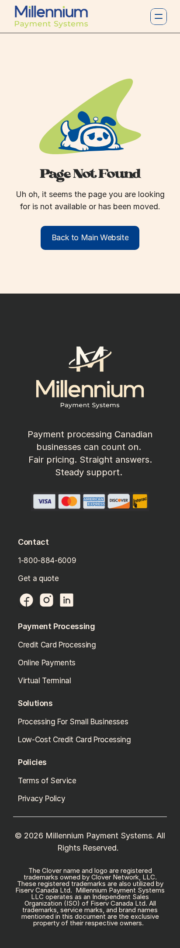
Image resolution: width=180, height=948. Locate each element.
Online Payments (47, 662)
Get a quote (38, 578)
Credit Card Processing (57, 644)
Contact (33, 542)
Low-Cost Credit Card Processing (75, 739)
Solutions (35, 703)
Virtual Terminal (45, 680)
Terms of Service (48, 780)
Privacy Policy (42, 798)
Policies (33, 762)
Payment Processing (56, 626)
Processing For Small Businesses (74, 721)
